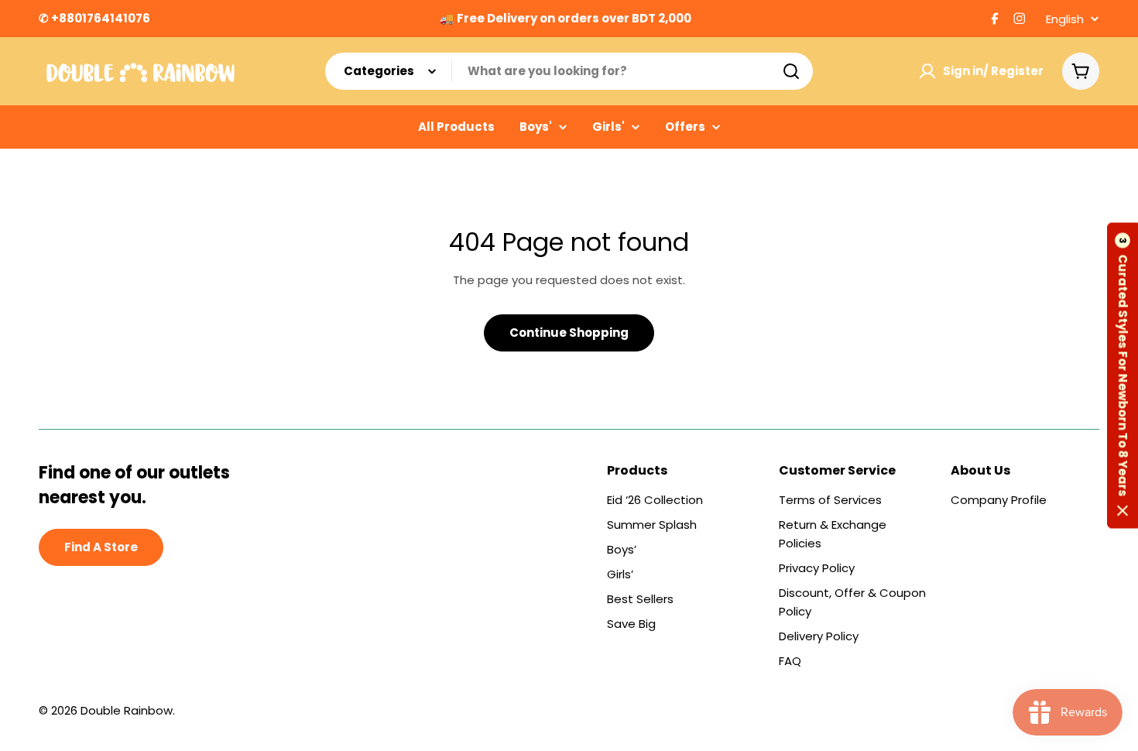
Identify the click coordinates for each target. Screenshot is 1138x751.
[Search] (791, 71)
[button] (1122, 376)
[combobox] (569, 71)
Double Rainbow (127, 710)
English (1065, 19)
